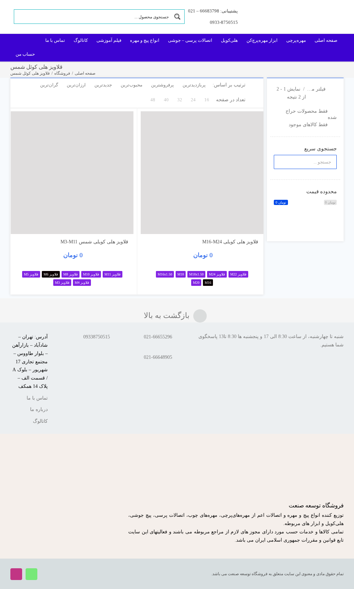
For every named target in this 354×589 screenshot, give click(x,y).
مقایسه (243, 225)
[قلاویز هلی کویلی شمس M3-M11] (72, 172)
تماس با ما (37, 398)
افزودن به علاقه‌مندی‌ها (152, 223)
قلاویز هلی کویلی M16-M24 (230, 241)
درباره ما (39, 409)
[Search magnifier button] (177, 16)
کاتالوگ (40, 421)
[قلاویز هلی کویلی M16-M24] (202, 172)
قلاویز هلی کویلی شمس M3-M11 (94, 241)
